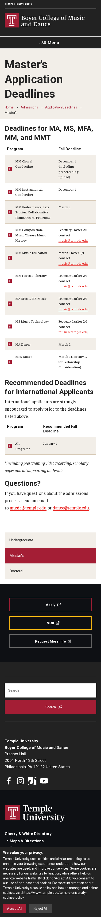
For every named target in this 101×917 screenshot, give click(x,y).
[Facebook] (9, 781)
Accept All (14, 908)
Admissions (29, 107)
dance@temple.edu (71, 507)
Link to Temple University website (35, 813)
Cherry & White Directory (28, 833)
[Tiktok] (32, 781)
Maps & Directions (27, 841)
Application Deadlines (61, 107)
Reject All (40, 908)
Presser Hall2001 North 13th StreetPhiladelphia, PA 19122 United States (37, 760)
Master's (16, 555)
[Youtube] (44, 781)
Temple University (18, 4)
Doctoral (16, 571)
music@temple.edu (73, 240)
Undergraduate (21, 540)
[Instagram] (20, 781)
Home (9, 107)
